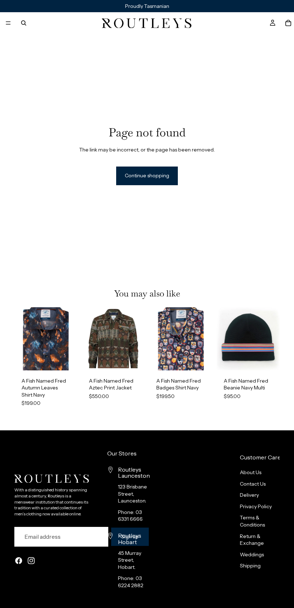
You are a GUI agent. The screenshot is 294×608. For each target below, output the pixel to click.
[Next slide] (69, 339)
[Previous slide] (22, 339)
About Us (250, 472)
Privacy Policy (256, 506)
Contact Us (253, 483)
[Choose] (66, 359)
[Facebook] (18, 560)
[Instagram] (31, 560)
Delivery (249, 495)
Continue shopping (147, 175)
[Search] (24, 23)
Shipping (250, 565)
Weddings (252, 554)
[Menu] (8, 23)
